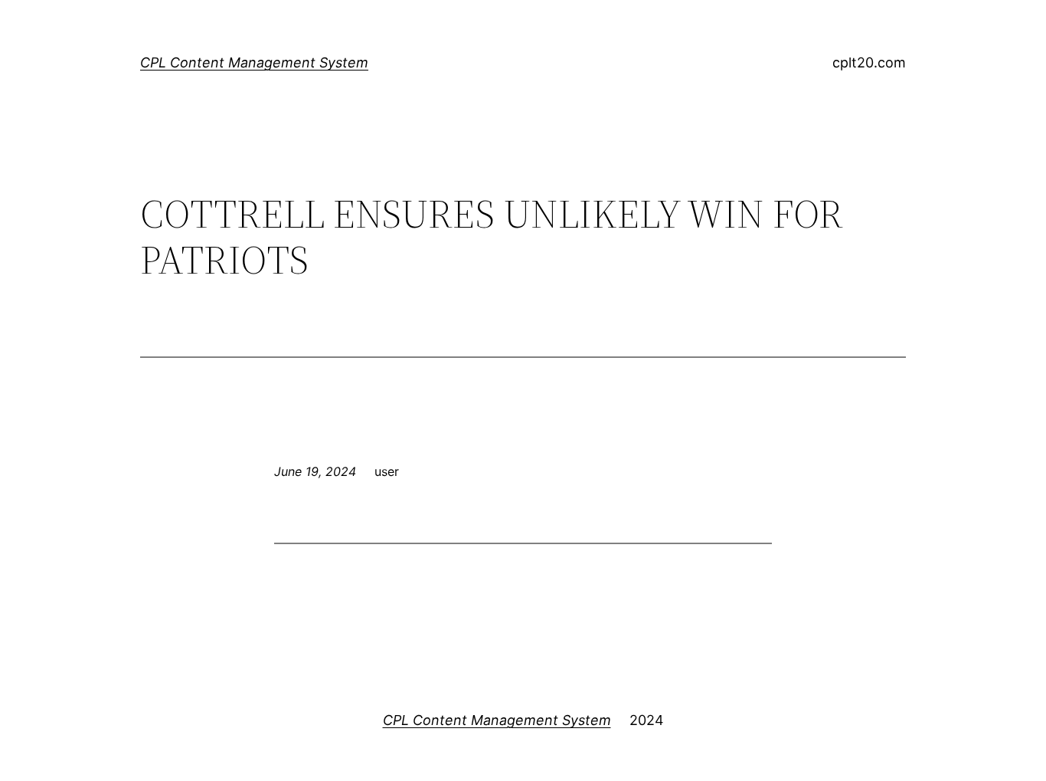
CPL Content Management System (254, 62)
